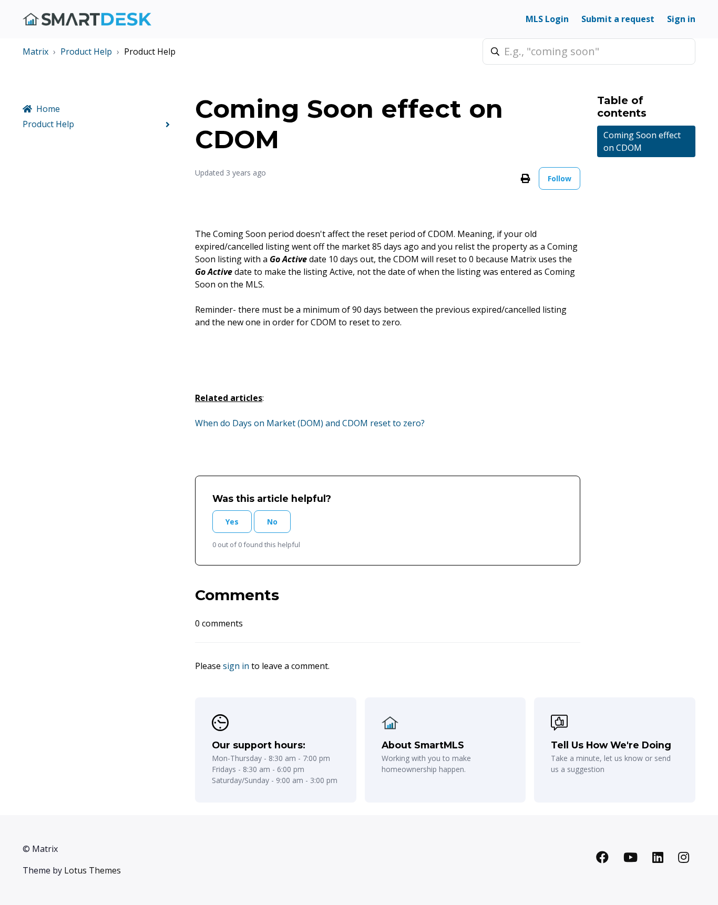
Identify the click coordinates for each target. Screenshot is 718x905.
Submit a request (617, 19)
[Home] (87, 19)
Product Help (86, 51)
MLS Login (547, 19)
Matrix (35, 51)
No (272, 522)
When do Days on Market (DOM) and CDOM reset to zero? (310, 423)
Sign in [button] (681, 19)
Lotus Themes (92, 870)
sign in (236, 666)
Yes (232, 522)
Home (48, 109)
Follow (559, 178)
